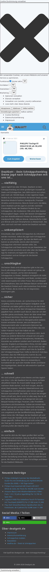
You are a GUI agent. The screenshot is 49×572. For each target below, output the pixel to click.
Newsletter (11, 541)
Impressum (10, 120)
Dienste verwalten (12, 98)
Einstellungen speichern (10, 112)
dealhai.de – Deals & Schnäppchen (21, 543)
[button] (24, 38)
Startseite (5, 132)
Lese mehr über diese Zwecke (17, 104)
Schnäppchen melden (16, 538)
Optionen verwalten (13, 96)
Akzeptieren (5, 108)
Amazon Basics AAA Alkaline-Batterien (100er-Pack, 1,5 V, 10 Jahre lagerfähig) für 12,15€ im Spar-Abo (23, 494)
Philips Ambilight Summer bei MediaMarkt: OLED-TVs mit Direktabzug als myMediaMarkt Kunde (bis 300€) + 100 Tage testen (24, 481)
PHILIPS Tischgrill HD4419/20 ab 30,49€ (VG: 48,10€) (31, 146)
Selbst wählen (28, 108)
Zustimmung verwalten (10, 570)
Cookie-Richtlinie (12, 115)
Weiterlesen (35, 159)
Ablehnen (16, 108)
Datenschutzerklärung (14, 117)
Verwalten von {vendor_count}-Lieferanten (23, 101)
